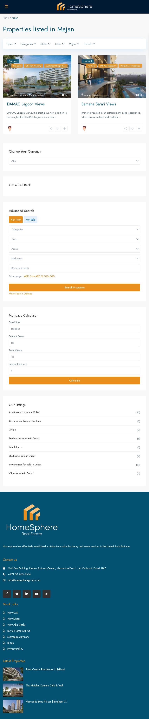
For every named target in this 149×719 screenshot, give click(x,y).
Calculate (74, 380)
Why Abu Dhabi (16, 625)
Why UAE (12, 613)
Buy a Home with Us (18, 631)
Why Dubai (13, 619)
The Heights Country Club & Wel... (45, 685)
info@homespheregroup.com (24, 580)
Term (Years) (16, 350)
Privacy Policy (15, 649)
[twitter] (17, 594)
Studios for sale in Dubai (22, 456)
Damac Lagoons (19, 95)
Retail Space (15, 447)
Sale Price (14, 322)
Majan (32, 95)
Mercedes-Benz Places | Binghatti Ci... (47, 701)
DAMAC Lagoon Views (26, 104)
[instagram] (46, 594)
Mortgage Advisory (18, 637)
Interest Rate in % (18, 364)
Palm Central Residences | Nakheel (45, 669)
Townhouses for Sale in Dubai (25, 464)
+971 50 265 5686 (19, 574)
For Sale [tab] (30, 220)
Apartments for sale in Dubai (24, 412)
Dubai (40, 95)
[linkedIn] (27, 594)
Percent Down (16, 336)
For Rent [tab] (16, 220)
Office (12, 430)
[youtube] (37, 594)
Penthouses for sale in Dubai (24, 438)
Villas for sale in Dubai (21, 473)
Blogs (10, 643)
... (56, 117)
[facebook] (7, 594)
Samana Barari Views (98, 104)
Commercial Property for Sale (25, 421)
